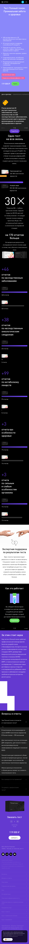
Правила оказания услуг (17, 934)
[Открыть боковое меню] (2, 2)
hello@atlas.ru (17, 862)
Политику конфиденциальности (11, 936)
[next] (26, 128)
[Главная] (6, 2)
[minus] (11, 821)
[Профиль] (26, 2)
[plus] (17, 821)
